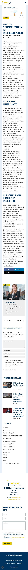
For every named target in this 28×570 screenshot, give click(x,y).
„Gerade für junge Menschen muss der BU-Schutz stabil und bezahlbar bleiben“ (18, 412)
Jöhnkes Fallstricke (9, 446)
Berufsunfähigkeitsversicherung (12, 435)
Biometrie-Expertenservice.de (15, 555)
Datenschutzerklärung (14, 563)
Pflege (5, 455)
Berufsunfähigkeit (8, 433)
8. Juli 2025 (16, 403)
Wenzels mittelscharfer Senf (11, 463)
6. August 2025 (16, 389)
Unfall (5, 460)
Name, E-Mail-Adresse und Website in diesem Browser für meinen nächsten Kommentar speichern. (14, 363)
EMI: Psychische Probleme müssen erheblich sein (18, 385)
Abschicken (7, 543)
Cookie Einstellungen (14, 560)
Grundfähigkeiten (8, 444)
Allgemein (6, 18)
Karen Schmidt (16, 35)
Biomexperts (7, 438)
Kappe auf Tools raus (9, 449)
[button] (9, 269)
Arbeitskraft (6, 430)
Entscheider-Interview (9, 441)
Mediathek (6, 452)
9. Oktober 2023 (7, 35)
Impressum (14, 567)
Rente (5, 457)
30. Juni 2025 (16, 418)
